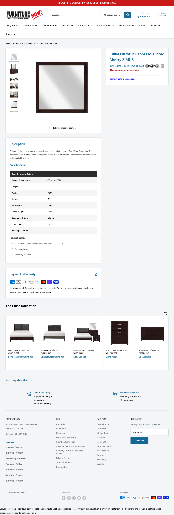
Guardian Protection (65, 441)
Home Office (83, 25)
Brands (8, 34)
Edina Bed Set (79, 356)
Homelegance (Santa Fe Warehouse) (127, 66)
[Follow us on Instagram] (74, 498)
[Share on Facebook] (147, 66)
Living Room (11, 25)
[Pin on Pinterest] (152, 66)
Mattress (65, 25)
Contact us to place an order (123, 78)
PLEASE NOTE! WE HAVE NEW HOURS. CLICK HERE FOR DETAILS (87, 3)
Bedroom (29, 25)
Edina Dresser (145, 356)
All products (18, 43)
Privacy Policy (62, 458)
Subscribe (139, 440)
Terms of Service (64, 462)
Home (7, 43)
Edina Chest (111, 356)
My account (142, 16)
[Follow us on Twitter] (69, 498)
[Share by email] (162, 66)
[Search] (127, 15)
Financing (156, 25)
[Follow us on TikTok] (84, 498)
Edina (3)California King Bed (20, 356)
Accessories (125, 25)
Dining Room (48, 25)
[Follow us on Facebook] (64, 498)
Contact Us (61, 467)
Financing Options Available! (125, 70)
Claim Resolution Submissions (70, 446)
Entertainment (104, 25)
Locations (61, 428)
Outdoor (142, 25)
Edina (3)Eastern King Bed (52, 356)
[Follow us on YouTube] (79, 498)
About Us (60, 424)
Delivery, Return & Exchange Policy (69, 452)
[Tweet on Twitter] (157, 66)
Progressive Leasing (66, 437)
